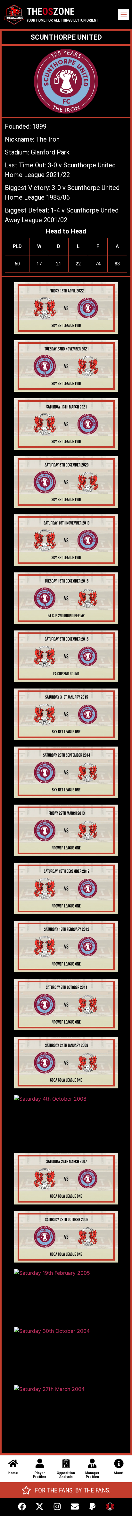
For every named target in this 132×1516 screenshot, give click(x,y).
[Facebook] (22, 1506)
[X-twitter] (40, 1506)
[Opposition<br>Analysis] (66, 1463)
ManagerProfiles (92, 1475)
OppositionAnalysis (66, 1475)
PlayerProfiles (39, 1475)
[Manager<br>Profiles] (92, 1463)
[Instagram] (57, 1506)
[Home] (13, 1463)
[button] (123, 14)
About (119, 1473)
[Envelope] (75, 1506)
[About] (119, 1463)
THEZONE (51, 11)
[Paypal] (93, 1506)
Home (13, 1473)
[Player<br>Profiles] (40, 1463)
